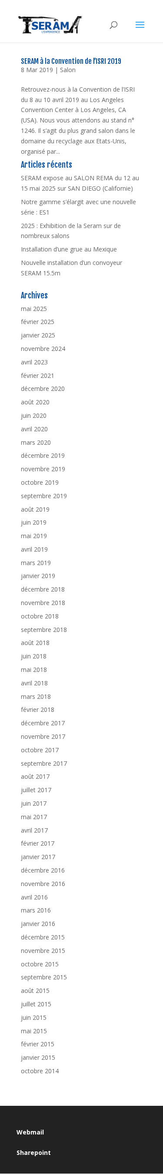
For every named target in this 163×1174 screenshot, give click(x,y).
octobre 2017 (40, 750)
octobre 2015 (40, 964)
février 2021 (37, 375)
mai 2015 (34, 1031)
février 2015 (37, 1044)
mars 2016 (36, 910)
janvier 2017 (38, 857)
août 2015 (35, 990)
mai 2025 (34, 308)
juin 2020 (34, 415)
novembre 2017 (43, 736)
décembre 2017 (43, 723)
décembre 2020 (43, 388)
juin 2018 (34, 656)
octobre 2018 (40, 616)
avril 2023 (34, 362)
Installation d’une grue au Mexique (69, 249)
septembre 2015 (44, 977)
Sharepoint (34, 1152)
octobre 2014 (40, 1071)
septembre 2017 (44, 763)
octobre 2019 (40, 482)
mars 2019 (36, 563)
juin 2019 (34, 522)
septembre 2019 (44, 496)
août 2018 (35, 642)
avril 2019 (34, 549)
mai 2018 (34, 669)
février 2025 (37, 321)
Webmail (30, 1132)
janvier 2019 (38, 576)
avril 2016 (34, 897)
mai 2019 (34, 536)
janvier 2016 (38, 923)
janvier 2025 (38, 335)
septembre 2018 (44, 629)
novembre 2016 (43, 884)
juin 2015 (34, 1017)
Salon (68, 70)
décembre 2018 (43, 589)
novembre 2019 (43, 469)
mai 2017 (34, 817)
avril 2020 (34, 429)
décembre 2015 (43, 937)
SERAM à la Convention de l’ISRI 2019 (71, 61)
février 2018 (37, 709)
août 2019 (35, 509)
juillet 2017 (36, 790)
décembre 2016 (43, 870)
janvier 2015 (38, 1057)
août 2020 (35, 402)
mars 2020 (36, 442)
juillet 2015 (36, 1004)
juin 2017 (34, 803)
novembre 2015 (43, 950)
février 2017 (37, 843)
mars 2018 (36, 696)
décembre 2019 (43, 455)
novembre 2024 (43, 348)
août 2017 (35, 776)
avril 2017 (34, 830)
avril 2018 (34, 683)
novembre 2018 (43, 603)
